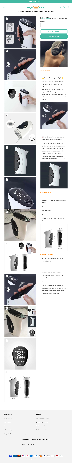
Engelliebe (32, 459)
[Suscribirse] (50, 444)
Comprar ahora (54, 36)
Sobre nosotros (8, 426)
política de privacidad (42, 422)
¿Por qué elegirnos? (9, 430)
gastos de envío (46, 18)
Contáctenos (7, 422)
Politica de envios (41, 426)
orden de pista (8, 418)
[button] (4, 7)
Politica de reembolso (42, 430)
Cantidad (42, 21)
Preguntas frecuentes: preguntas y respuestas (17, 434)
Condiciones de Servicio (42, 418)
